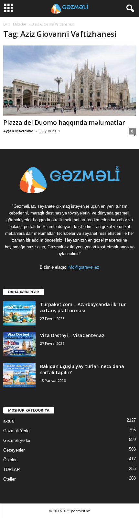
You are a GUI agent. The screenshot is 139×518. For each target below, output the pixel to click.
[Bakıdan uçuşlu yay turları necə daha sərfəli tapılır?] (19, 375)
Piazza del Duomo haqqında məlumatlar (64, 122)
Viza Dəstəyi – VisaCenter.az (72, 335)
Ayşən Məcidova (18, 130)
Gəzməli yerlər (16, 440)
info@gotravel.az (83, 267)
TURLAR (11, 469)
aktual (9, 421)
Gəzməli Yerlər (17, 430)
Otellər (9, 479)
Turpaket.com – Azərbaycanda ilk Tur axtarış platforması (83, 307)
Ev (5, 24)
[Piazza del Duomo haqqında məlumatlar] (69, 80)
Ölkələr (9, 459)
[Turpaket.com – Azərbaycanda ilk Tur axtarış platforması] (19, 313)
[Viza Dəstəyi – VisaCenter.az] (19, 344)
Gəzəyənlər (14, 450)
